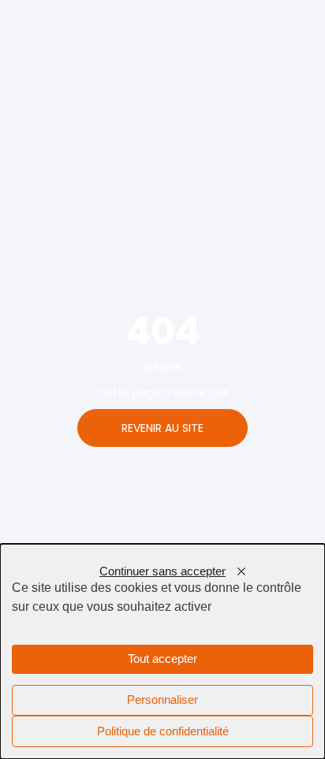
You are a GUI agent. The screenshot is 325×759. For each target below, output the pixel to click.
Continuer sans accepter (162, 571)
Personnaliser (162, 700)
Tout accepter (162, 659)
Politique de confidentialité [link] (163, 731)
